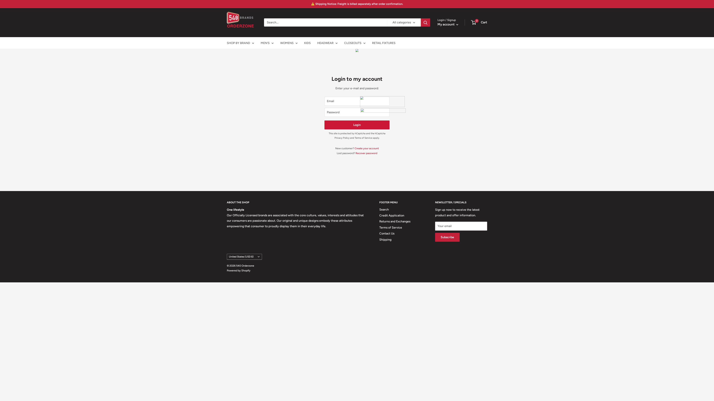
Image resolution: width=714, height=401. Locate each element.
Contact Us (386, 233)
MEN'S (265, 43)
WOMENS (287, 43)
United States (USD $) (241, 256)
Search (384, 209)
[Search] (425, 22)
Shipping (385, 239)
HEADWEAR (325, 43)
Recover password (366, 153)
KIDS (307, 43)
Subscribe (447, 237)
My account (446, 24)
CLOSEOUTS (352, 43)
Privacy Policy (342, 137)
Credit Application (391, 215)
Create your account (367, 148)
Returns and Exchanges (394, 221)
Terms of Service (363, 137)
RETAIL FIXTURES (383, 43)
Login (357, 125)
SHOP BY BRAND (238, 43)
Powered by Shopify (238, 270)
